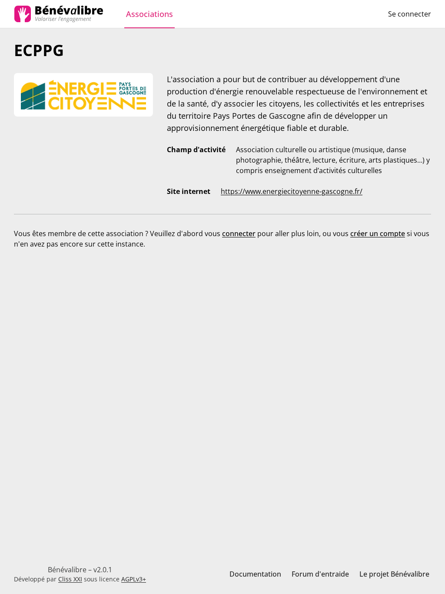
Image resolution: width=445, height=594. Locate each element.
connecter (239, 233)
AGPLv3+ (133, 579)
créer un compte (377, 233)
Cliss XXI (70, 579)
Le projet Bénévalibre (394, 574)
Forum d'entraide (320, 574)
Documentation (255, 574)
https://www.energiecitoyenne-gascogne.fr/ (291, 191)
